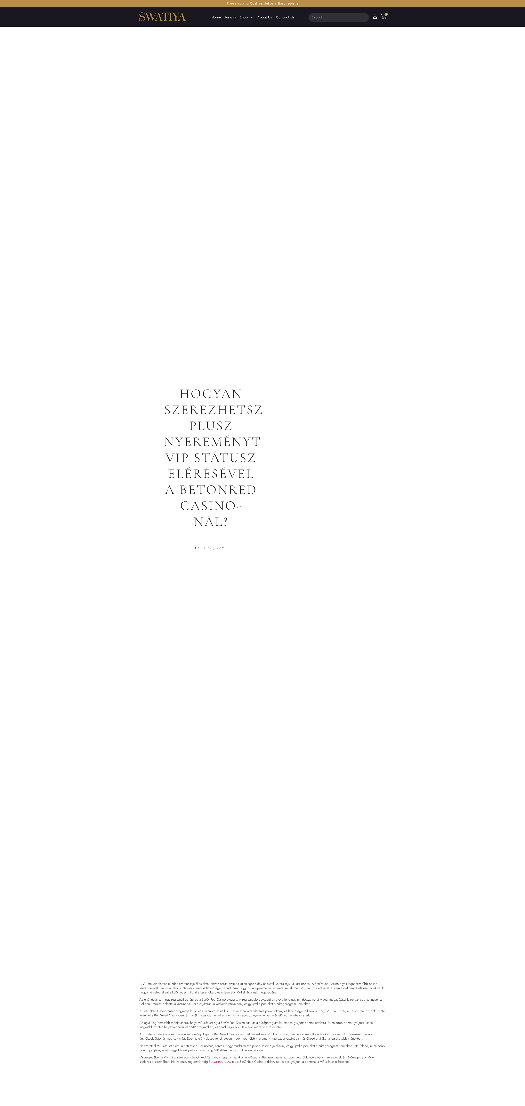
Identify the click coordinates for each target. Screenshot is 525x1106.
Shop (244, 17)
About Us (264, 17)
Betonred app (220, 1061)
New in (230, 17)
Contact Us (285, 17)
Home (216, 17)
